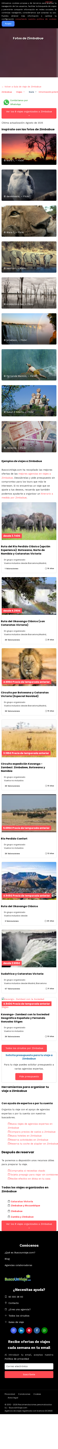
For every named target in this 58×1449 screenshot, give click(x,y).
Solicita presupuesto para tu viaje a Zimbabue (29, 1056)
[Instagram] (14, 1330)
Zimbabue (7, 91)
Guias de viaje (16, 1322)
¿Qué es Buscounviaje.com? (20, 1252)
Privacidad (10, 1394)
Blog (7, 1258)
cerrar (49, 1)
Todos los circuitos (19, 1315)
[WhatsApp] (44, 1330)
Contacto (14, 1303)
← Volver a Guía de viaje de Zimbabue (21, 86)
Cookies (37, 1394)
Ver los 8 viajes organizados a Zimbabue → (29, 113)
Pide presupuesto (29, 1076)
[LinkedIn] (21, 1330)
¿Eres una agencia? (20, 1309)
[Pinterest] (29, 1330)
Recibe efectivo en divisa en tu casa (30, 1178)
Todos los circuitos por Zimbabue (24, 1048)
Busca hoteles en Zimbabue (26, 1135)
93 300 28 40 (16, 1296)
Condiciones (24, 1394)
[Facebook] (37, 1330)
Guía (31, 91)
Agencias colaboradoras (18, 1265)
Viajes (19, 91)
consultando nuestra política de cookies (35, 19)
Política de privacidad (17, 1358)
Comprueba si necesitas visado (27, 1170)
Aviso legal (13, 1397)
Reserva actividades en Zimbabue (29, 1139)
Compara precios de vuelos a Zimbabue (33, 1131)
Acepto (8, 23)
